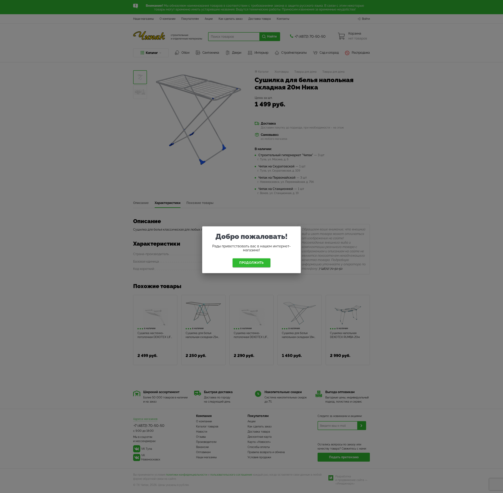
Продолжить (251, 263)
